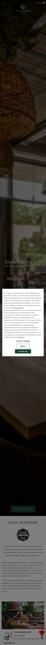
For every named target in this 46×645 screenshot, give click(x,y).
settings (21, 337)
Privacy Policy (18, 308)
